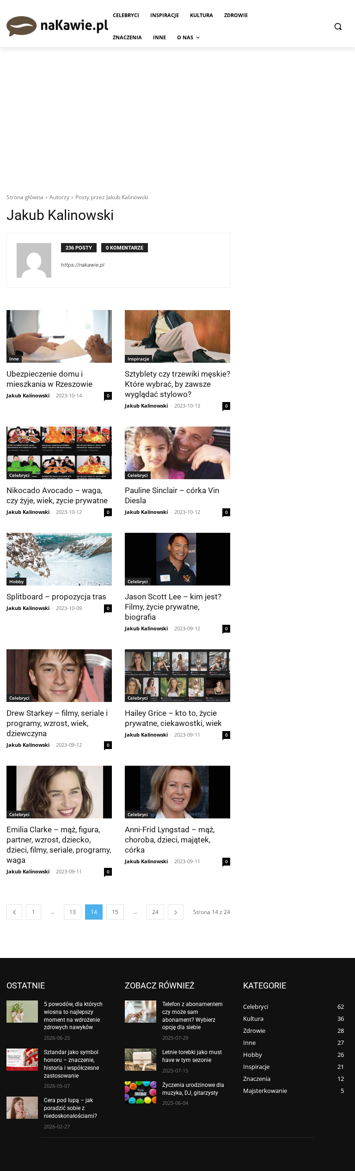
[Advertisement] (177, 116)
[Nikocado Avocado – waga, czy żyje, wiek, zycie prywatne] (59, 453)
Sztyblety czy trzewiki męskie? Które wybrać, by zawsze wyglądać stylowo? (177, 384)
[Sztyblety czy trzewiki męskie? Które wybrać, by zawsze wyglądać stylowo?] (177, 336)
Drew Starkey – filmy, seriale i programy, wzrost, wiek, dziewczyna (57, 723)
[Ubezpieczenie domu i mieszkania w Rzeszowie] (59, 336)
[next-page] (176, 912)
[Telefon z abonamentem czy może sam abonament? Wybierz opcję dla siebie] (140, 1011)
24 (155, 912)
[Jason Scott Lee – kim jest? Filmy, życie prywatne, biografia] (177, 559)
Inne (14, 358)
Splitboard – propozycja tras (56, 596)
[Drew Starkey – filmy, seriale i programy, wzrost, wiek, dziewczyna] (59, 675)
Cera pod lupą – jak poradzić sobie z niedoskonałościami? (70, 1108)
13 (72, 912)
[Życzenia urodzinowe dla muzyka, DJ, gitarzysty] (140, 1092)
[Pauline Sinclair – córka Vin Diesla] (177, 453)
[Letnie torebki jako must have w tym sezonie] (140, 1060)
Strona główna (24, 197)
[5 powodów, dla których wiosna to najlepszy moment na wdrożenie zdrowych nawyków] (22, 1011)
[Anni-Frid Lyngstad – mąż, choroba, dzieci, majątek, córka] (177, 792)
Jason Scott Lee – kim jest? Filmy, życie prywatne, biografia (173, 607)
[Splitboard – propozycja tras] (59, 559)
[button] (338, 26)
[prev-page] (14, 912)
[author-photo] (39, 260)
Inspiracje (138, 358)
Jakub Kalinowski (27, 395)
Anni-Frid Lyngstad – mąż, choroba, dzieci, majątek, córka (169, 839)
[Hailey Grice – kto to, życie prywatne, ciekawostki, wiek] (177, 675)
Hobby (16, 581)
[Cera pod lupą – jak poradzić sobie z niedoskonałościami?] (22, 1108)
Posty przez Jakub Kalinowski (111, 197)
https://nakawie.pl (82, 265)
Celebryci (19, 475)
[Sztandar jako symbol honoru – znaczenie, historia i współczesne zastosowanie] (22, 1060)
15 (115, 912)
